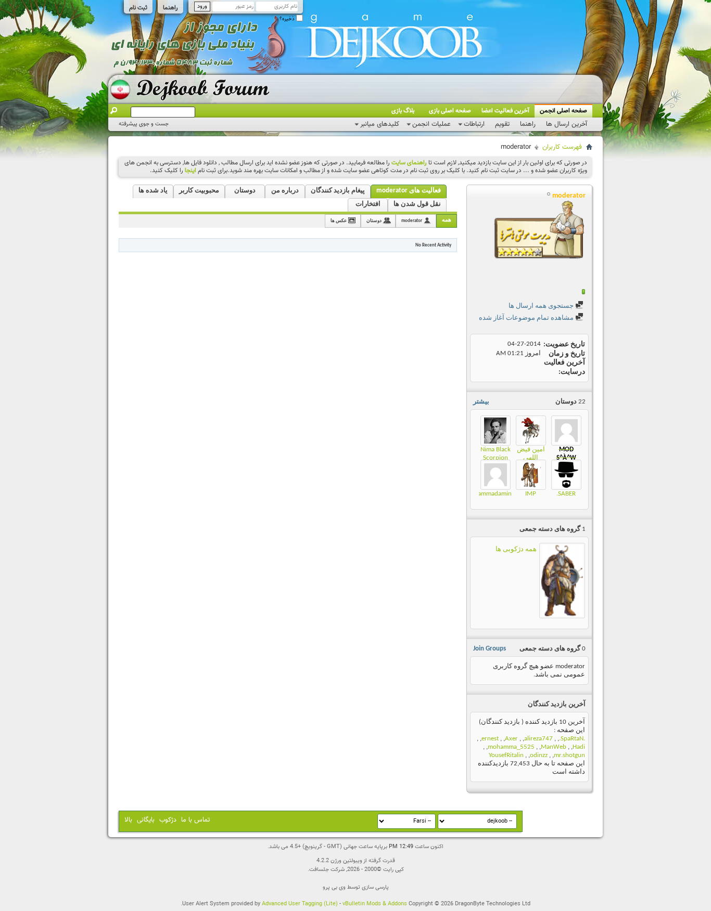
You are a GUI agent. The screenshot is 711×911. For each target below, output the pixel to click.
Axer (511, 738)
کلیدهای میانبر (379, 124)
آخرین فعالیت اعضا (505, 110)
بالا (128, 820)
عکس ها (339, 220)
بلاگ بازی (402, 110)
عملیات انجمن (431, 124)
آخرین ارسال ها (566, 124)
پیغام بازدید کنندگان (338, 190)
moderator (411, 220)
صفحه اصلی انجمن (563, 110)
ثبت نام (138, 7)
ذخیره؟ (288, 19)
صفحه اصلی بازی (450, 110)
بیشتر (481, 401)
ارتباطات (474, 124)
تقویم (502, 124)
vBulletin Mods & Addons (374, 904)
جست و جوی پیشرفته (144, 124)
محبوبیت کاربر (199, 190)
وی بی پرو (334, 887)
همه (446, 220)
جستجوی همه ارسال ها (542, 306)
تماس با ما (195, 820)
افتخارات (367, 204)
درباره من (285, 190)
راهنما (170, 7)
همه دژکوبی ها (516, 549)
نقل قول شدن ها (417, 204)
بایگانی (146, 820)
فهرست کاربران (562, 147)
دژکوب (167, 820)
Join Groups (489, 648)
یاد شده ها (153, 190)
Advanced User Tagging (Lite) (300, 904)
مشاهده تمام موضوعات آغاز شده (527, 318)
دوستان (245, 190)
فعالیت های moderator (408, 190)
